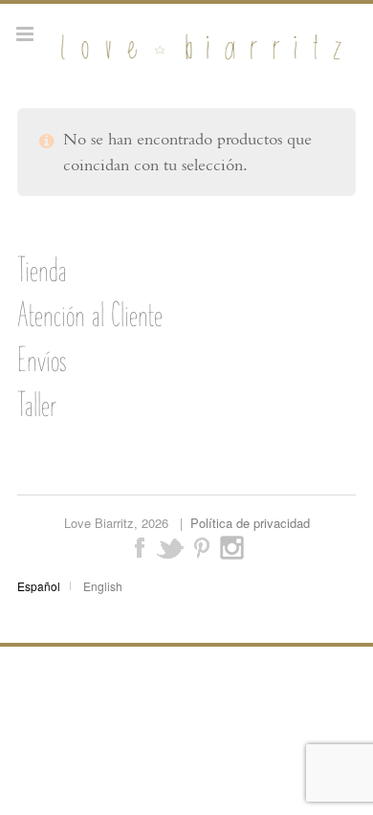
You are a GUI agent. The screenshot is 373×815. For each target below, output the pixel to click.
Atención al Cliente (90, 315)
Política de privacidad (250, 523)
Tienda (42, 270)
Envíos (41, 360)
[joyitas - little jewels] (198, 59)
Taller (36, 405)
